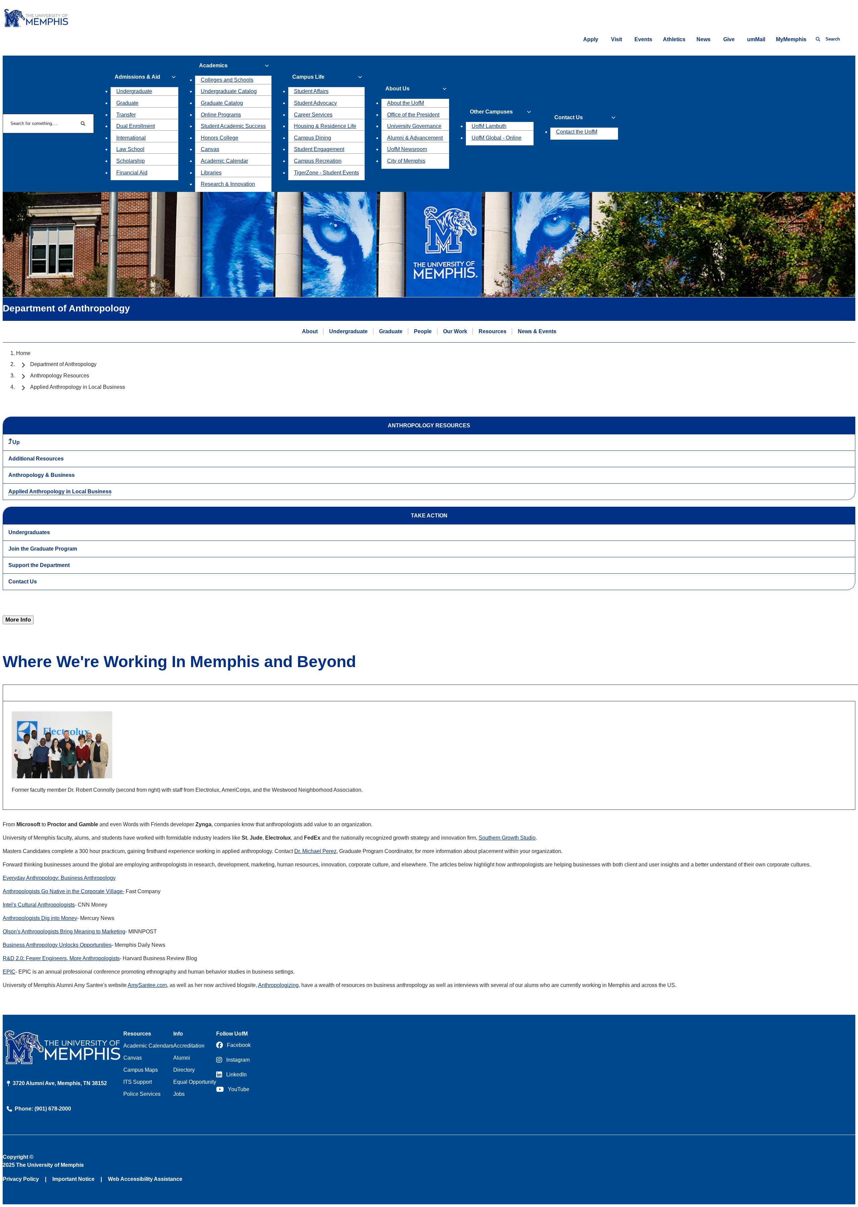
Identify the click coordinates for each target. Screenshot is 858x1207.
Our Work (455, 331)
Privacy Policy (21, 1179)
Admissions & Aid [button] (137, 77)
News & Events (537, 331)
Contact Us (22, 581)
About (310, 331)
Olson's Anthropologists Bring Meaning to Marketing (64, 931)
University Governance (414, 126)
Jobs (179, 1094)
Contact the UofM (576, 132)
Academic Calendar (224, 161)
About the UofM (405, 103)
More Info (18, 620)
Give (729, 39)
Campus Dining (312, 138)
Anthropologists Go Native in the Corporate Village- (63, 891)
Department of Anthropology (63, 364)
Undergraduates (29, 532)
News (703, 39)
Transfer (126, 115)
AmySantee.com (147, 985)
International (131, 138)
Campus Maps (140, 1070)
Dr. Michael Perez (315, 851)
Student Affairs (311, 91)
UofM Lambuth (489, 126)
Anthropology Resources (59, 375)
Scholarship (130, 161)
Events (643, 39)
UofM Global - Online (497, 138)
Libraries (211, 172)
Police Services (142, 1094)
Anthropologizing (278, 985)
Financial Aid (131, 172)
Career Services (313, 115)
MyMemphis (791, 39)
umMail (756, 39)
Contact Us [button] (568, 117)
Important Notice (73, 1179)
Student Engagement (319, 149)
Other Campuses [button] (491, 112)
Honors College (219, 138)
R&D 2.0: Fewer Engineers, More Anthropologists (61, 958)
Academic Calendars (148, 1046)
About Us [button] (397, 88)
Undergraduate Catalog (229, 91)
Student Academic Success (233, 126)
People (423, 331)
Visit (616, 39)
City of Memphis (406, 161)
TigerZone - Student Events (326, 172)
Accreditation (188, 1046)
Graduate (127, 103)
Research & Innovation (228, 184)
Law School (130, 149)
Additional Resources (36, 459)
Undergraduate (134, 91)
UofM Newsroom (407, 149)
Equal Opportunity (194, 1082)
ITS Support (137, 1082)
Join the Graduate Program (42, 549)
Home (23, 353)
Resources (492, 331)
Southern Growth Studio (507, 838)
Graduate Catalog (222, 103)
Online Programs (221, 115)
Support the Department (39, 565)
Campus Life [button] (308, 77)
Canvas (210, 149)
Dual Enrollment (135, 126)
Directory (184, 1070)
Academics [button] (213, 65)
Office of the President (413, 115)
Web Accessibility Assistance (145, 1179)
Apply (590, 39)
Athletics (674, 39)
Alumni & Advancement (415, 138)
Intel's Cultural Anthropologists (39, 905)
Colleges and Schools (227, 80)
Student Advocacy (315, 103)
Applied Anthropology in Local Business (60, 491)
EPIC (9, 972)
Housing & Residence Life (325, 126)
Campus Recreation (318, 161)
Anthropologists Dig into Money (40, 918)
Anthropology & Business (41, 475)
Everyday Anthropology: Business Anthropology (59, 878)
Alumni (181, 1058)
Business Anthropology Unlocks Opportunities (57, 945)
